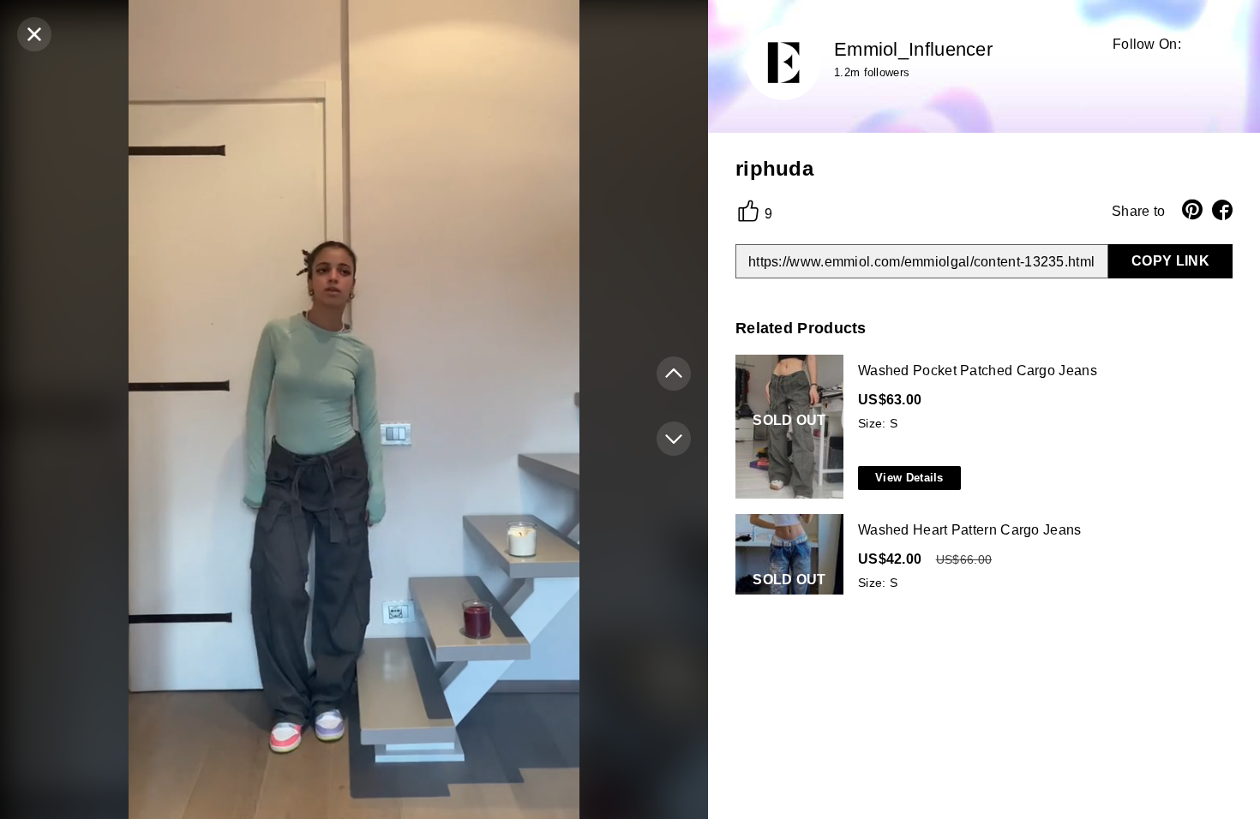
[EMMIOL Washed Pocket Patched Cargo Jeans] (980, 427)
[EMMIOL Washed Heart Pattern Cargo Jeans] (980, 587)
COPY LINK (1170, 261)
